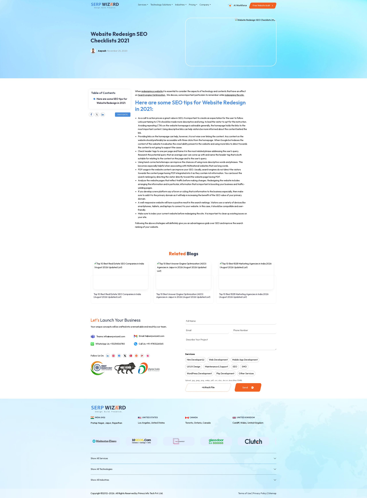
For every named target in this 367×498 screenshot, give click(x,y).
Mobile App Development (245, 359)
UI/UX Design (193, 366)
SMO (244, 366)
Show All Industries (100, 479)
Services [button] (142, 4)
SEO (235, 366)
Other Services (246, 373)
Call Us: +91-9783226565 (151, 343)
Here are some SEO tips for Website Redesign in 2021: (112, 100)
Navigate (123, 114)
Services (190, 354)
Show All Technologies (101, 469)
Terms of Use (244, 493)
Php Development (225, 373)
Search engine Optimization (152, 94)
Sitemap (272, 493)
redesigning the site (234, 94)
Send (245, 387)
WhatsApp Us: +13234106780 (110, 343)
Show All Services (99, 458)
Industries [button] (180, 4)
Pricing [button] (192, 4)
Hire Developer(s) (195, 359)
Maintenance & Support (216, 366)
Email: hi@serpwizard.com (151, 336)
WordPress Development (199, 373)
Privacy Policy (260, 493)
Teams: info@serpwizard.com (110, 336)
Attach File (208, 387)
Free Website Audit (261, 5)
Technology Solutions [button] (160, 4)
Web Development (218, 359)
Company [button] (204, 4)
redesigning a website (152, 91)
